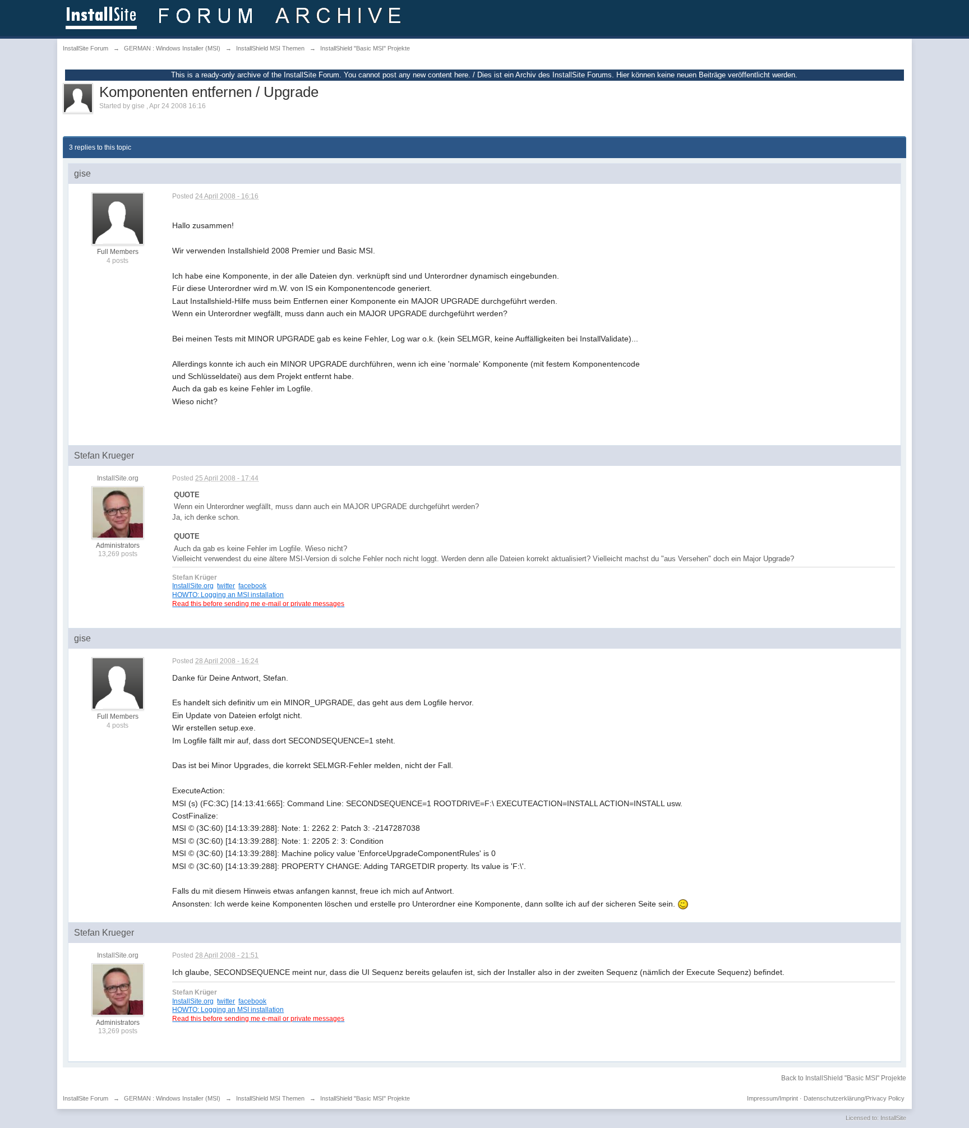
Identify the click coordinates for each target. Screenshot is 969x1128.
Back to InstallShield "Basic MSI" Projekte (843, 1078)
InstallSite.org (193, 585)
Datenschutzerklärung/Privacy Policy (854, 1098)
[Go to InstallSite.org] (235, 17)
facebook (252, 585)
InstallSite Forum (85, 1098)
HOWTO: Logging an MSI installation (228, 594)
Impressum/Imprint (772, 1098)
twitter (226, 585)
